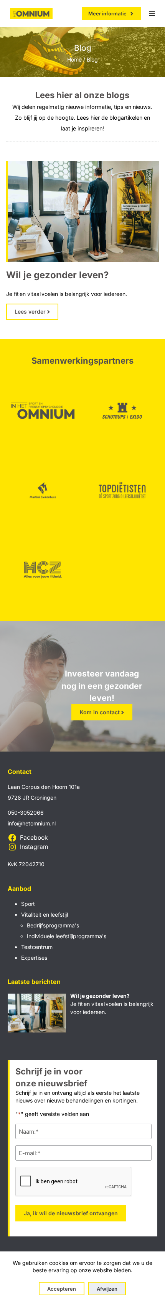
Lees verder (30, 311)
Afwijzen (107, 1289)
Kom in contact (100, 712)
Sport (28, 903)
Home (74, 59)
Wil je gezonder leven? (57, 275)
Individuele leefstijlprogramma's (66, 936)
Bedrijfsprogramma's (53, 925)
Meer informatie (107, 13)
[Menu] (152, 13)
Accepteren (61, 1289)
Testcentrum (37, 947)
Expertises (34, 957)
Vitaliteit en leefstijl (44, 914)
